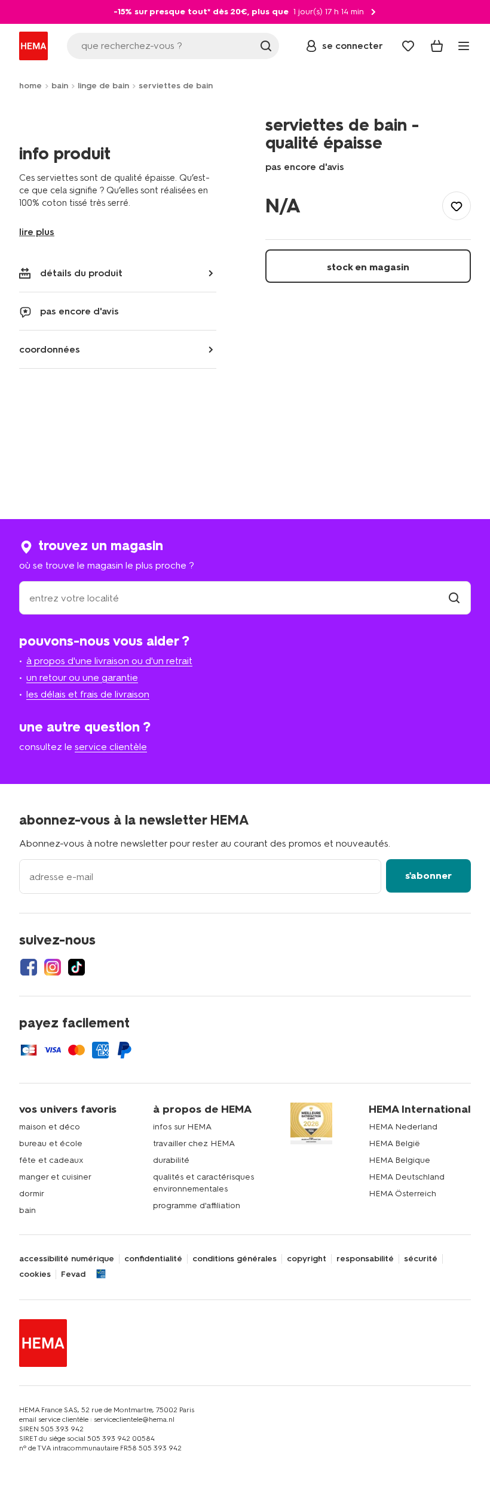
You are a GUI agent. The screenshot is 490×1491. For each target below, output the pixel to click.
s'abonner (428, 875)
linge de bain (103, 86)
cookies (35, 1274)
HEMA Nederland (403, 1127)
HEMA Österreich (402, 1194)
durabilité (171, 1160)
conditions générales (234, 1259)
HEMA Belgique (399, 1160)
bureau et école (50, 1143)
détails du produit (81, 273)
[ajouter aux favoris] (456, 206)
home (30, 86)
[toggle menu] (463, 46)
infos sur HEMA (182, 1127)
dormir (31, 1194)
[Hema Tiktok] (76, 967)
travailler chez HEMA (194, 1143)
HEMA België (394, 1143)
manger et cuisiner (55, 1177)
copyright (306, 1259)
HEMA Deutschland (407, 1177)
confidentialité (153, 1259)
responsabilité (365, 1259)
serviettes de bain (176, 86)
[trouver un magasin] (454, 598)
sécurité (420, 1259)
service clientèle (111, 746)
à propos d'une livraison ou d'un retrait (109, 660)
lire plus (36, 231)
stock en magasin (368, 267)
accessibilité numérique (66, 1259)
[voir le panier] (436, 46)
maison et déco (49, 1127)
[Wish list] (408, 46)
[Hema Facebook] (28, 967)
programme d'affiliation (196, 1205)
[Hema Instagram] (52, 967)
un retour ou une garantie (82, 677)
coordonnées (49, 349)
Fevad (73, 1274)
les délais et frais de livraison (87, 694)
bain (59, 86)
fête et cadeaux (51, 1160)
